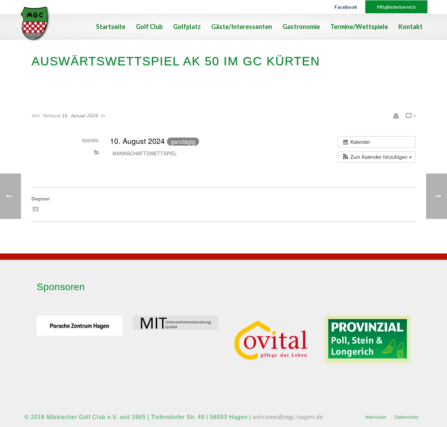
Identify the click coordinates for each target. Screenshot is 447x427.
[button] (376, 157)
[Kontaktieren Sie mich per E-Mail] (35, 210)
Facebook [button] (346, 7)
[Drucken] (396, 116)
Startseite (110, 26)
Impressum (375, 417)
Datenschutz (406, 417)
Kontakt (410, 26)
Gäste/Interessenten (241, 26)
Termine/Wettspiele (359, 26)
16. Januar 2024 (80, 115)
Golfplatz (187, 26)
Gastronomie (301, 26)
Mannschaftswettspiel (144, 153)
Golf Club (149, 26)
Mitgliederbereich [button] (396, 7)
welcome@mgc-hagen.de (288, 417)
